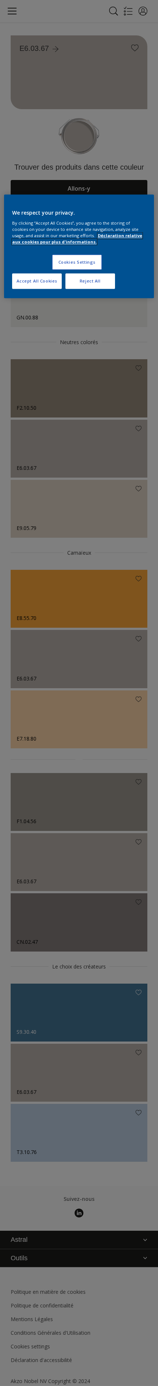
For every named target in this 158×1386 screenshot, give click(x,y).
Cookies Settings (77, 262)
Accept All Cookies (37, 281)
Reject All (90, 281)
